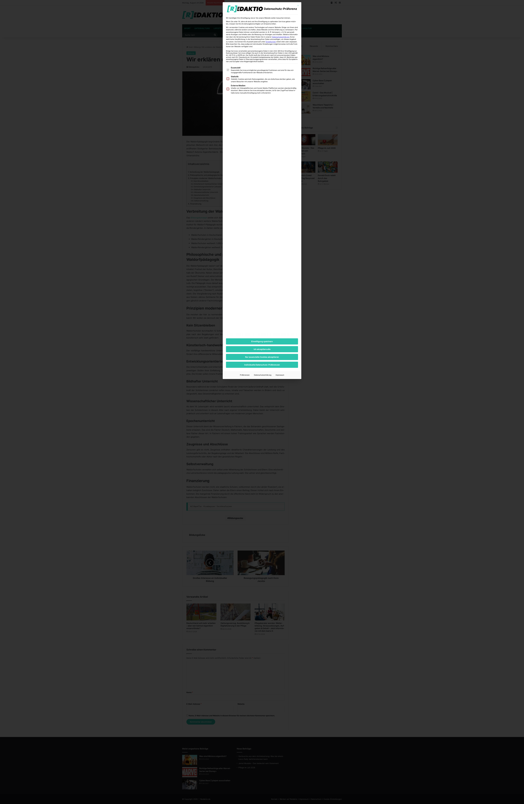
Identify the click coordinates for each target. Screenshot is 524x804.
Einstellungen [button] (271, 42)
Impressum (280, 375)
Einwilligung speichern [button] (262, 341)
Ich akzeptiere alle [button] (262, 349)
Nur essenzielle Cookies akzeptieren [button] (262, 357)
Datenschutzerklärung (280, 37)
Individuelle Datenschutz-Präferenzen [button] (262, 365)
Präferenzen (245, 375)
